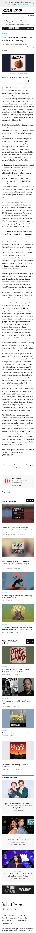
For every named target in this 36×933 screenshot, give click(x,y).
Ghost (25, 930)
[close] (33, 3)
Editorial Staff (19, 811)
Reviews (4, 34)
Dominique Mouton (9, 535)
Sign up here (8, 237)
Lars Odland (8, 50)
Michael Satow (8, 632)
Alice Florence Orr (19, 845)
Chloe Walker (7, 569)
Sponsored (18, 801)
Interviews (5, 698)
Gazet (30, 930)
